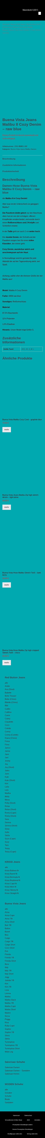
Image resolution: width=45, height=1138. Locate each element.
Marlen (8, 1013)
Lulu (7, 790)
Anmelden (37, 1120)
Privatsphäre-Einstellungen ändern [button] (22, 1124)
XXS (23, 349)
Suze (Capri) (10, 839)
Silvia (7, 1036)
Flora (7, 745)
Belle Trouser (10, 696)
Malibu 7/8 (9, 1003)
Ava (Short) (9, 689)
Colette (8, 728)
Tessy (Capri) (10, 852)
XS (27, 349)
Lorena (8, 993)
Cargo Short (10, 945)
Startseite (6, 24)
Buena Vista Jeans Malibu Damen (23, 149)
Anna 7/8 (8, 919)
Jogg (7, 977)
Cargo (7, 938)
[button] (38, 16)
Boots (7, 1099)
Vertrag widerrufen (32, 1134)
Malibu (8, 997)
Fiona (7, 741)
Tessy (7, 848)
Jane (7, 754)
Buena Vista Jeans (18, 24)
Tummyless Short (12, 1049)
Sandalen (9, 1102)
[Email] (26, 3)
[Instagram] (23, 3)
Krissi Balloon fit (12, 871)
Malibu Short (10, 1009)
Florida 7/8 (9, 958)
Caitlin (7, 709)
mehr (6, 430)
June (7, 774)
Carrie (7, 715)
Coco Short (9, 948)
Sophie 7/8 (9, 1032)
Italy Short (9, 974)
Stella (7, 835)
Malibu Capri (10, 1006)
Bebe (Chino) (10, 699)
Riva (7, 1022)
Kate (7, 777)
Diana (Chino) (11, 738)
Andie (7, 686)
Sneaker (8, 1093)
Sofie (7, 832)
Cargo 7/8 (9, 941)
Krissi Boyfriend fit (12, 880)
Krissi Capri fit (11, 884)
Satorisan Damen (12, 1067)
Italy (6, 967)
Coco (7, 725)
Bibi (6, 706)
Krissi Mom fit (10, 887)
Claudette (9, 722)
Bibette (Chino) (11, 702)
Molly (7, 797)
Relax (7, 806)
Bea (6, 935)
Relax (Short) (10, 809)
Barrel (7, 932)
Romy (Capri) (10, 813)
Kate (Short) (10, 780)
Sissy (7, 829)
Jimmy (7, 761)
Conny (7, 732)
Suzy (7, 842)
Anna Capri (10, 915)
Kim (6, 784)
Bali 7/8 (8, 925)
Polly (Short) (10, 803)
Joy (6, 764)
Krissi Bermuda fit (12, 877)
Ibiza (7, 964)
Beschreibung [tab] (8, 159)
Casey (7, 719)
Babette (8, 693)
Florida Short (10, 961)
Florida (8, 954)
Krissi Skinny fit (11, 890)
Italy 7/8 (8, 971)
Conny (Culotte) (11, 735)
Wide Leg (9, 1052)
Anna (7, 912)
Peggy (7, 1019)
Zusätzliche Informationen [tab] (14, 165)
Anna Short (9, 922)
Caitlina (8, 712)
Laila (7, 787)
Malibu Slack (10, 1000)
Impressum (16, 1115)
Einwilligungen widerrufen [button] (15, 1134)
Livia (7, 990)
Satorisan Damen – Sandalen (17, 1071)
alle (6, 683)
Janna (7, 751)
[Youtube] (19, 3)
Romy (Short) (10, 816)
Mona (7, 800)
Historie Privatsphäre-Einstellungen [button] (22, 1129)
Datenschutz (28, 1115)
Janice (7, 748)
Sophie (8, 1029)
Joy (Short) (9, 767)
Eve (6, 951)
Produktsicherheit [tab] (10, 171)
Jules (7, 770)
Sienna (8, 822)
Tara (7, 845)
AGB (28, 1120)
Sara (7, 819)
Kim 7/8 (8, 987)
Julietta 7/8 (9, 980)
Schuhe (8, 1096)
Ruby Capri (10, 1026)
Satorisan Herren (12, 1074)
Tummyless (10, 1042)
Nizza (7, 1016)
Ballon (7, 928)
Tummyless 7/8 (11, 1045)
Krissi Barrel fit (11, 874)
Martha (8, 793)
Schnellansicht (22, 413)
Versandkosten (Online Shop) (13, 1120)
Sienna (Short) (11, 826)
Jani (6, 757)
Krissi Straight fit (12, 893)
